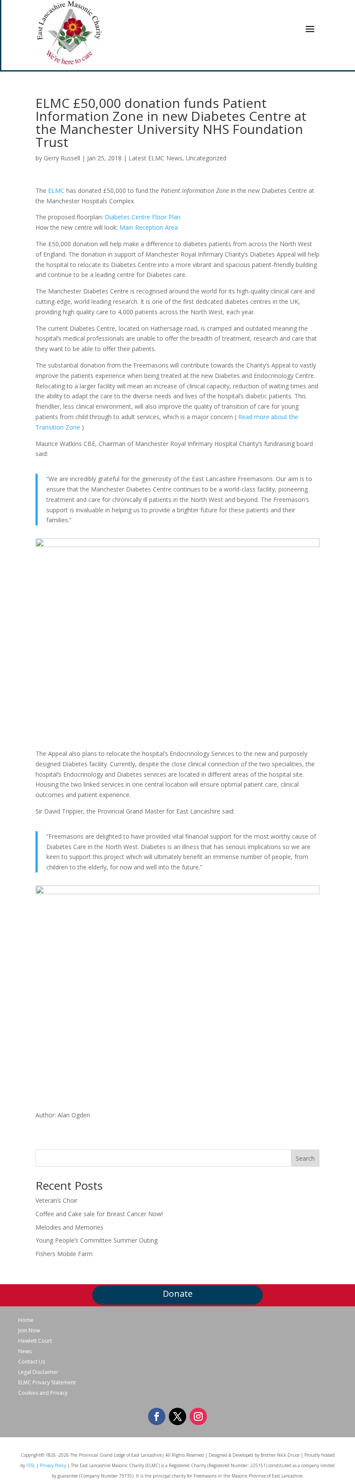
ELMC (56, 190)
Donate (178, 1293)
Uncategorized (206, 158)
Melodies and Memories (69, 1227)
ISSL (30, 1465)
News (25, 1351)
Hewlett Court (35, 1341)
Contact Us (31, 1361)
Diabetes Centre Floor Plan (143, 217)
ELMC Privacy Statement (47, 1382)
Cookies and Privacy (43, 1393)
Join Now (29, 1330)
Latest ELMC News (155, 158)
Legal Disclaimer (38, 1372)
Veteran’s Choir (56, 1200)
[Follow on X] (177, 1416)
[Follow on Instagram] (198, 1416)
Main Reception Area (148, 227)
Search (305, 1158)
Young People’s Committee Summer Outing (97, 1240)
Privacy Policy (53, 1465)
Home (25, 1320)
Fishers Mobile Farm (64, 1254)
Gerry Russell (62, 158)
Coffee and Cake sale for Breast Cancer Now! (99, 1214)
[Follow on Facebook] (156, 1416)
